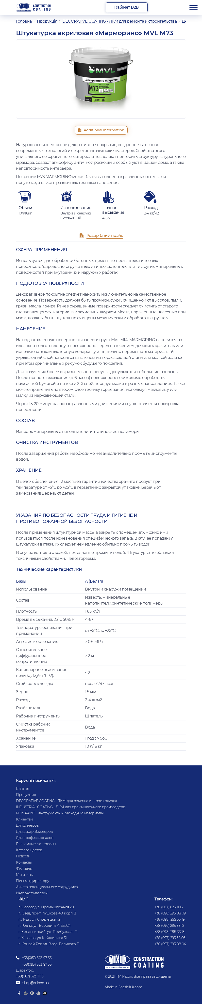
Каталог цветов (29, 850)
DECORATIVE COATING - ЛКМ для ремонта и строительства (119, 21)
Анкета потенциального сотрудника (47, 887)
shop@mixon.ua (35, 983)
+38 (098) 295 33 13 (169, 931)
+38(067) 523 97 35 (36, 958)
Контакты (24, 862)
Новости (23, 856)
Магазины (25, 874)
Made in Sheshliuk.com (123, 987)
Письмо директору (32, 881)
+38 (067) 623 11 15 (168, 907)
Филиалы (24, 868)
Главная (22, 788)
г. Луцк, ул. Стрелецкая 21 (39, 919)
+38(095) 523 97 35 (36, 964)
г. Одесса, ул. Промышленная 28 (46, 907)
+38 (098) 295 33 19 (169, 919)
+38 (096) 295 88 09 (170, 913)
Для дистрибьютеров (34, 831)
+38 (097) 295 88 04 (170, 944)
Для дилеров (27, 825)
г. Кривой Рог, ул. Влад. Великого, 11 (48, 944)
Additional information (104, 130)
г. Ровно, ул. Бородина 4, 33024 (44, 925)
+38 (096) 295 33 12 (169, 925)
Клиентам (24, 819)
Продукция (26, 794)
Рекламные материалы (36, 844)
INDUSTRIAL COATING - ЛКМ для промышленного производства (71, 807)
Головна (24, 21)
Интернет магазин (31, 893)
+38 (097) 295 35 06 (169, 938)
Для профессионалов (34, 838)
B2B (126, 7)
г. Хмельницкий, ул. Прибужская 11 (47, 931)
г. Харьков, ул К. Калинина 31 (42, 938)
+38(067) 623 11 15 (29, 976)
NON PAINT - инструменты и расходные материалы (59, 813)
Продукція (47, 21)
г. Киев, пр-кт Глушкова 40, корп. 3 (47, 913)
